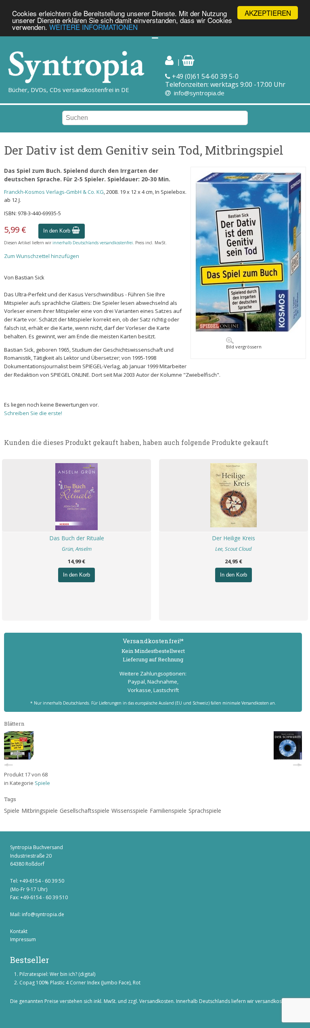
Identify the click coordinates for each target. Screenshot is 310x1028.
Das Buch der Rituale (76, 538)
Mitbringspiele (39, 810)
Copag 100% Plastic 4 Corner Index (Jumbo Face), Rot (79, 982)
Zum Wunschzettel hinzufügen (41, 256)
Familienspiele (168, 810)
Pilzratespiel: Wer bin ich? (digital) (57, 974)
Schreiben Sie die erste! (33, 413)
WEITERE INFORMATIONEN (93, 27)
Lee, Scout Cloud (233, 548)
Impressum (23, 939)
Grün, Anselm (77, 548)
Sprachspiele (205, 810)
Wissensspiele (129, 810)
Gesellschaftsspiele (84, 810)
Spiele (42, 783)
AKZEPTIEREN (268, 13)
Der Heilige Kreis (233, 538)
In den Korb (57, 231)
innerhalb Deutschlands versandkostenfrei (92, 242)
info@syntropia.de (199, 93)
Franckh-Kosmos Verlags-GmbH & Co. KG (54, 191)
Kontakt (18, 931)
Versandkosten (156, 1001)
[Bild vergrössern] (248, 330)
